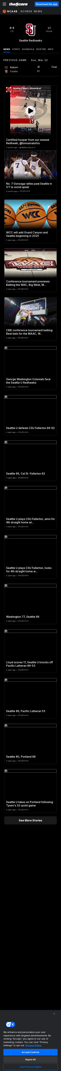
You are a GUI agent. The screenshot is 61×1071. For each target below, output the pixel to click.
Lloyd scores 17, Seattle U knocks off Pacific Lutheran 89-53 (29, 664)
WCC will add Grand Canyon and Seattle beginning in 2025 (27, 234)
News (38, 11)
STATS (16, 49)
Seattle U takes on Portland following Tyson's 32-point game (29, 803)
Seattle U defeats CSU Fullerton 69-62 (30, 428)
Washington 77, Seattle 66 (22, 616)
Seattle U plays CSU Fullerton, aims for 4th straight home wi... (30, 520)
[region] (30, 1040)
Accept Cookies (30, 1052)
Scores (26, 11)
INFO (50, 49)
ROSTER (41, 49)
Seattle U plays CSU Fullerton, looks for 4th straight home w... (29, 569)
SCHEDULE (28, 49)
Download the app (46, 4)
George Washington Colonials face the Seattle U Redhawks (28, 380)
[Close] (54, 1014)
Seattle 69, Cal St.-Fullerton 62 (25, 473)
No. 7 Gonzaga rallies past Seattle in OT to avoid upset (29, 185)
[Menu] (4, 4)
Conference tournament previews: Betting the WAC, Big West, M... (28, 283)
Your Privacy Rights (30, 1066)
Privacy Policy (33, 1045)
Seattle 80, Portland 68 (21, 756)
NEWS (6, 49)
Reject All (30, 1059)
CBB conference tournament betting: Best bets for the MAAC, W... (29, 331)
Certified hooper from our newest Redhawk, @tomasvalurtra (27, 141)
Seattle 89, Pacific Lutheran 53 (25, 711)
